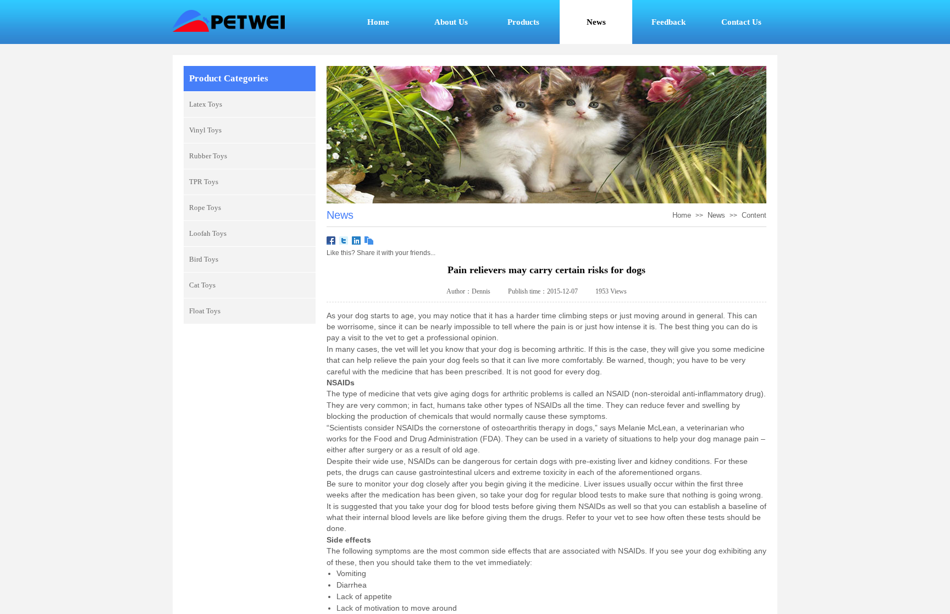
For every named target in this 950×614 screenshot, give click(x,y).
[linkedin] (356, 240)
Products (523, 22)
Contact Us (741, 22)
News (716, 215)
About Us (451, 22)
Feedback (668, 22)
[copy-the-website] (369, 240)
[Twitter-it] (344, 240)
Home (378, 22)
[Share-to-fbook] (331, 240)
